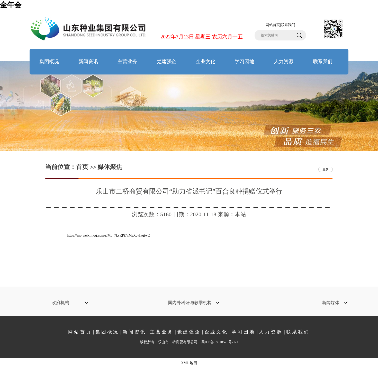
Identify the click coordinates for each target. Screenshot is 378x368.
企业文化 (205, 61)
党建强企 (166, 61)
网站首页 (273, 25)
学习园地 (244, 61)
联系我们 (288, 25)
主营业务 (127, 61)
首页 (82, 166)
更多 (325, 169)
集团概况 (49, 61)
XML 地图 (189, 363)
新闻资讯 (88, 61)
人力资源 (283, 61)
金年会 (11, 5)
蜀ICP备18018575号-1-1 (219, 342)
